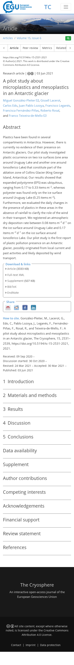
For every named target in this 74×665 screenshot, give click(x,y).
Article (14, 48)
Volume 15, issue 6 (29, 38)
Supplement (15, 281)
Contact (16, 645)
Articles (8, 38)
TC (47, 7)
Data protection (50, 645)
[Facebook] (25, 307)
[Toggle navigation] (66, 7)
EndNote (13, 292)
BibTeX (11, 287)
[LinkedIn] (33, 307)
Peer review (30, 48)
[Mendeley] (8, 307)
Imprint (31, 645)
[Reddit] (16, 307)
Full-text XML (15, 275)
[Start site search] (68, 38)
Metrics (47, 48)
